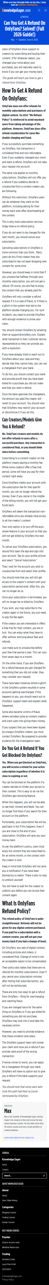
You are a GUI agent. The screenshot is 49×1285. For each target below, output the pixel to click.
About (4, 1195)
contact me (29, 1137)
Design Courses (8, 1222)
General (24, 16)
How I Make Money (9, 1200)
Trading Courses (8, 1217)
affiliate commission (27, 4)
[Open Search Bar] (37, 10)
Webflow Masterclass (10, 1247)
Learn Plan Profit (9, 1264)
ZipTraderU (6, 1269)
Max (13, 39)
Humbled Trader (8, 1259)
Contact (5, 1169)
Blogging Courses (9, 1212)
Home (4, 1164)
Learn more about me (13, 1137)
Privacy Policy (8, 1279)
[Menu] (43, 10)
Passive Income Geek (10, 1242)
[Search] (43, 1175)
